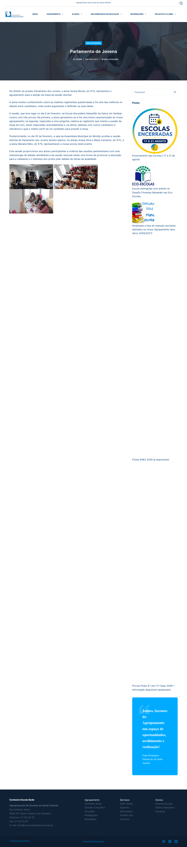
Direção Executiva (95, 807)
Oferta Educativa (164, 807)
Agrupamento (53, 14)
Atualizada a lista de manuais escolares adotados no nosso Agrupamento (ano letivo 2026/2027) (154, 229)
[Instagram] (170, 841)
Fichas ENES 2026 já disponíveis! (150, 459)
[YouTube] (176, 841)
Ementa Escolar (164, 803)
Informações (136, 14)
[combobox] (152, 92)
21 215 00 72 (27, 817)
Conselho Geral (93, 803)
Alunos (75, 14)
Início (35, 14)
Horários (160, 811)
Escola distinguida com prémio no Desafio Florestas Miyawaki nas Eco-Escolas (152, 192)
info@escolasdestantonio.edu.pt (35, 825)
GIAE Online (126, 803)
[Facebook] (163, 841)
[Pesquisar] (181, 3)
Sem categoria (93, 43)
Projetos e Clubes (164, 14)
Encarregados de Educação (105, 14)
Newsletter (91, 819)
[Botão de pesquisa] (175, 92)
